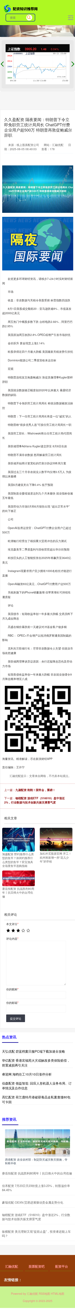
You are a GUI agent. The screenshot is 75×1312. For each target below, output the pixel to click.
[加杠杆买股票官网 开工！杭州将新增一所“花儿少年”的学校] (56, 839)
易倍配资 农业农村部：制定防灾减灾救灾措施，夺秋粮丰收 (36, 1161)
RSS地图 (44, 1294)
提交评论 (15, 1018)
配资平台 (61, 1266)
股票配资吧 (37, 1266)
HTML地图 (57, 1294)
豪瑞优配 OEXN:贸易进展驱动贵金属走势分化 (32, 1202)
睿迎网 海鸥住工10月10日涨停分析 (27, 1074)
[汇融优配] (21, 8)
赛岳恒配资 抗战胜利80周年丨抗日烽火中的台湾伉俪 (37, 1173)
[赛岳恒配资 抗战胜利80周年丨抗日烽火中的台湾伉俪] (18, 878)
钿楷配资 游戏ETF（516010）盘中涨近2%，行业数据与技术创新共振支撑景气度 (34, 800)
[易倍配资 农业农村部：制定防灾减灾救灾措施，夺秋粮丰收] (37, 1143)
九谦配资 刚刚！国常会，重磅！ (35, 790)
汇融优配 (11, 1266)
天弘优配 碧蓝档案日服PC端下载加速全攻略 (33, 1051)
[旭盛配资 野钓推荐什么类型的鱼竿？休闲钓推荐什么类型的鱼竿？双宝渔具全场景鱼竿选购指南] (18, 839)
